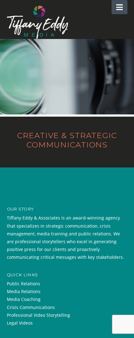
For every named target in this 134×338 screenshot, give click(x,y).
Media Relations (24, 291)
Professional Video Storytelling (38, 315)
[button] (119, 7)
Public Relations (23, 284)
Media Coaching (24, 299)
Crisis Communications (31, 307)
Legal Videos (20, 323)
